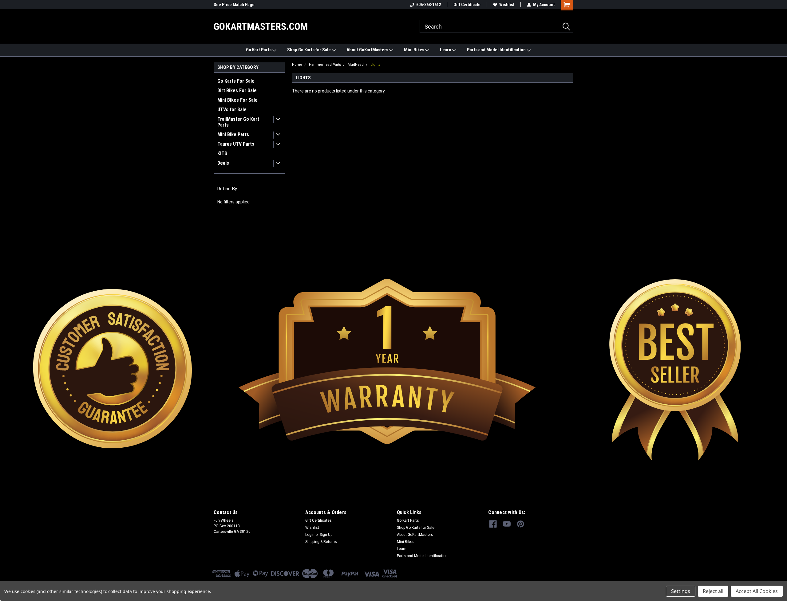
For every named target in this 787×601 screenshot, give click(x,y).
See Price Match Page (234, 4)
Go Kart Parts (259, 50)
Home (297, 65)
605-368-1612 (428, 4)
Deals (223, 163)
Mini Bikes (414, 50)
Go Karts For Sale (236, 81)
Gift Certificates (318, 520)
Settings (680, 591)
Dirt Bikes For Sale (237, 90)
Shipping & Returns (321, 542)
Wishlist (506, 4)
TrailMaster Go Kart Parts (238, 122)
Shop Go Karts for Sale (309, 50)
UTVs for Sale (232, 109)
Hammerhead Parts (325, 65)
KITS (222, 153)
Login (309, 534)
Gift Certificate (467, 4)
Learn (446, 50)
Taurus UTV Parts (235, 144)
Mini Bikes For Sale (237, 100)
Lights (375, 65)
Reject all (713, 591)
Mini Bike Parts (233, 134)
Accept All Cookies (757, 591)
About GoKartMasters (367, 50)
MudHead (356, 65)
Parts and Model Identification (497, 50)
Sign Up (326, 534)
